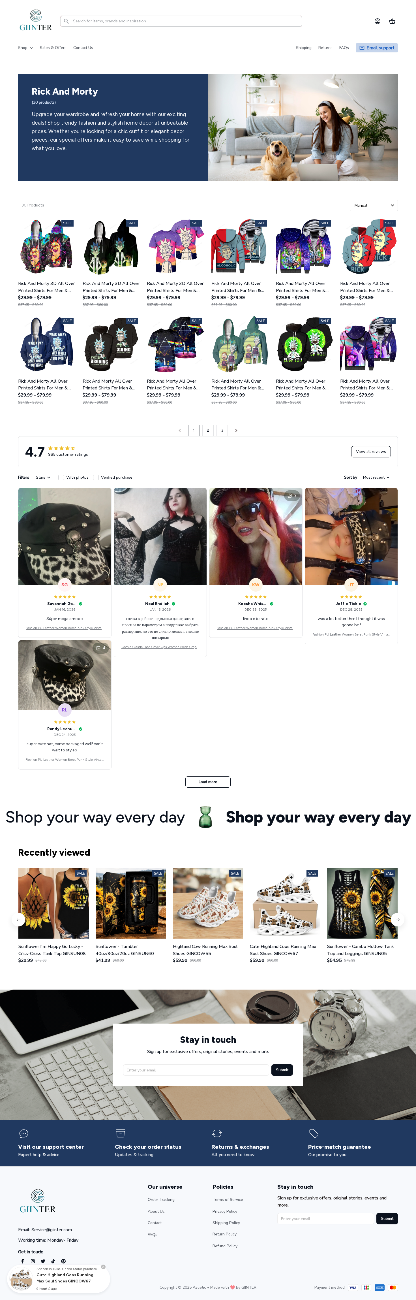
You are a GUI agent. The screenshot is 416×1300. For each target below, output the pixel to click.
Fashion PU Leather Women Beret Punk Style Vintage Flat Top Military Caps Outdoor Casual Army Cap (65, 628)
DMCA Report (68, 1287)
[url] (248, 1287)
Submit (282, 1070)
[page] (380, 48)
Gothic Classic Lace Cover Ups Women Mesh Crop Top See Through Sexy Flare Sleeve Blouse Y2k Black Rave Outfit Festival (160, 647)
